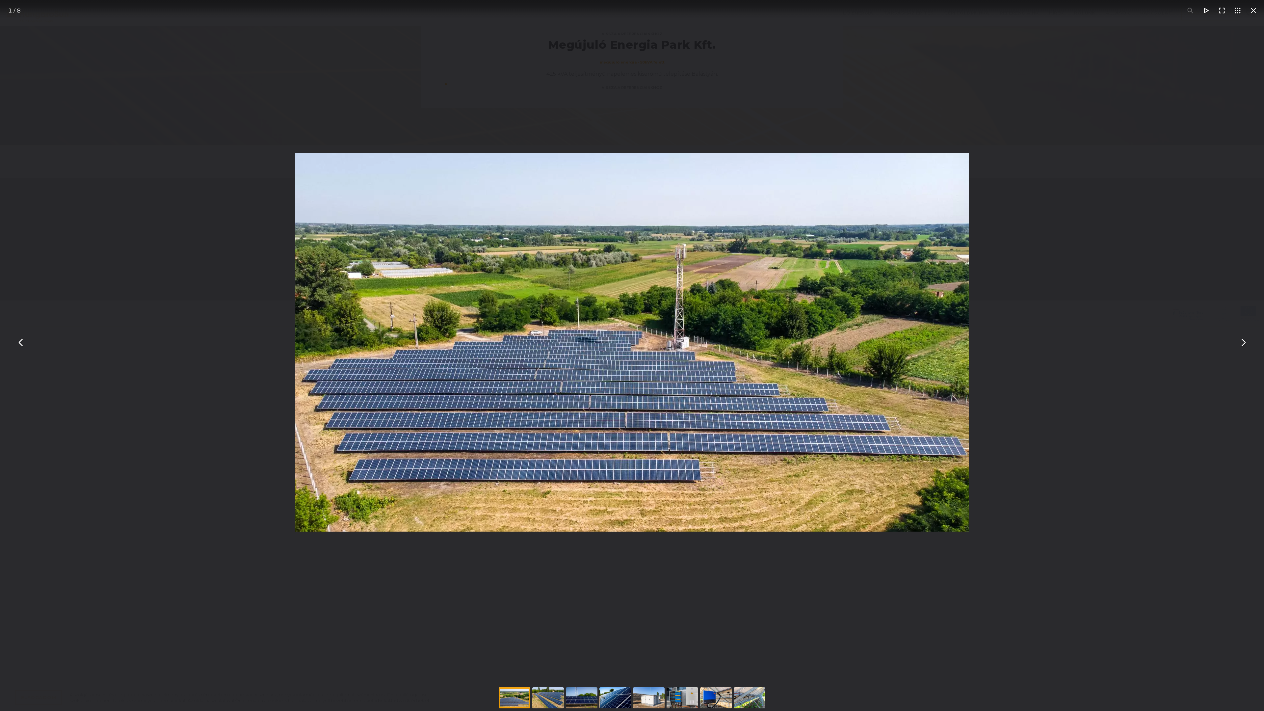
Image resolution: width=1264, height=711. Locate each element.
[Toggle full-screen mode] (1222, 10)
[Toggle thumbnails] (1238, 10)
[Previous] (21, 342)
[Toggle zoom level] (1190, 10)
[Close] (1253, 10)
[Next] (1243, 342)
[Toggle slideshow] (1206, 10)
